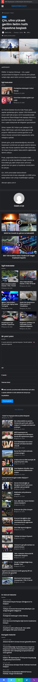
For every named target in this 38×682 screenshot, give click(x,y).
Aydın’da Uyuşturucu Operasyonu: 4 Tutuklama (27, 304)
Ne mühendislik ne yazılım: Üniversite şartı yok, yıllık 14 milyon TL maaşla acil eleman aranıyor (24, 424)
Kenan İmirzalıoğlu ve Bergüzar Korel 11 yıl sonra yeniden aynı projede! (23, 485)
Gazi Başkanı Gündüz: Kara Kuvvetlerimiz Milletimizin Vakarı (23, 470)
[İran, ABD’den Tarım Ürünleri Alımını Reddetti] (7, 503)
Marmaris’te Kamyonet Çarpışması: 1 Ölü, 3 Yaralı (23, 579)
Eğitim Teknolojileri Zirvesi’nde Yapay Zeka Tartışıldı (10, 304)
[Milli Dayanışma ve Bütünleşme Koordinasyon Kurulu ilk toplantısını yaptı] (7, 435)
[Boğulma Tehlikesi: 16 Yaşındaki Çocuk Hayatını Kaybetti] (28, 316)
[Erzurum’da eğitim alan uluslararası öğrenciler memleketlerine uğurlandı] (7, 521)
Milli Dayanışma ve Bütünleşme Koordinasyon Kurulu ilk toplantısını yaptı (23, 434)
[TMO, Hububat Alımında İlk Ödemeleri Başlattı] (7, 556)
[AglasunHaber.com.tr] (19, 6)
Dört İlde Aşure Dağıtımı (22, 528)
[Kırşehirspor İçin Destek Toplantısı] (10, 316)
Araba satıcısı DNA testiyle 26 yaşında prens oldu (24, 461)
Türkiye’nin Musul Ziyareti (23, 536)
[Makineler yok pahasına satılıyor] (7, 495)
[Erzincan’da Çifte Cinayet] (7, 512)
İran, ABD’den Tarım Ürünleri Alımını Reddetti (24, 502)
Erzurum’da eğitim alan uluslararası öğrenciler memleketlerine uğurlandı (23, 520)
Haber (12, 13)
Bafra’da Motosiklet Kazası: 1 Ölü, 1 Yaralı (9, 285)
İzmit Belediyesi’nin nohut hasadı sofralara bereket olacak (23, 444)
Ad (3, 368)
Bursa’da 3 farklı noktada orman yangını (23, 452)
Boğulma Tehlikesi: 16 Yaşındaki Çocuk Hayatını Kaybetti (27, 324)
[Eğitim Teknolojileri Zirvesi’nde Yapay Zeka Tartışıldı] (10, 295)
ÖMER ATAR (8, 32)
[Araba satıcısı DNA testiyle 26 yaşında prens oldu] (7, 462)
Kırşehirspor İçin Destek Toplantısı (8, 323)
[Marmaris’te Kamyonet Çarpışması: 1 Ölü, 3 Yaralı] (7, 580)
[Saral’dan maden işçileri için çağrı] (7, 100)
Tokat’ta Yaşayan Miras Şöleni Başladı (15, 416)
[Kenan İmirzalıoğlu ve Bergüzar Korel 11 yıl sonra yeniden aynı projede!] (7, 485)
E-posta (4, 375)
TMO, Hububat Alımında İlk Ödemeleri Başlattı (23, 555)
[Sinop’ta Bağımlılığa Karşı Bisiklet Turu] (7, 565)
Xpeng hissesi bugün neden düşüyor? (15, 478)
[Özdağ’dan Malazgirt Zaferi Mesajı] (7, 90)
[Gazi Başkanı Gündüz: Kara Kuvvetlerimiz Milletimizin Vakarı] (7, 471)
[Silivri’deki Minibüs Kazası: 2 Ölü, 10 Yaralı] (28, 275)
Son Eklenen (19, 409)
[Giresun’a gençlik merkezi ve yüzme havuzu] (7, 547)
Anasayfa (6, 13)
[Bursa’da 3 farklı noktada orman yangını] (7, 453)
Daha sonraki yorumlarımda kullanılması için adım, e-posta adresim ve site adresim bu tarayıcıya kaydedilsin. (18, 392)
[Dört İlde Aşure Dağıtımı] (7, 530)
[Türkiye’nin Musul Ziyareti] (7, 539)
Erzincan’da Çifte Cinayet (23, 510)
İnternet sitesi (6, 382)
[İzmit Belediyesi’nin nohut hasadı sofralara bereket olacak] (7, 444)
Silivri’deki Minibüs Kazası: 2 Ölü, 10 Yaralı (27, 283)
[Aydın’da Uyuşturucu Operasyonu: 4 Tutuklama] (28, 295)
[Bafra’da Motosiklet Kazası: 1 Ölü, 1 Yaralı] (10, 276)
